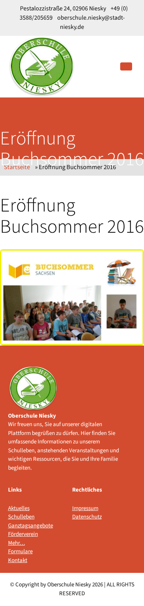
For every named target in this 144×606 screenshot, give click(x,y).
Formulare (20, 551)
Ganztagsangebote (24, 526)
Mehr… (16, 543)
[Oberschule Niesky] (41, 66)
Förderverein (23, 534)
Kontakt (17, 560)
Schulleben (21, 517)
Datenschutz (87, 517)
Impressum (85, 508)
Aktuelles (19, 508)
